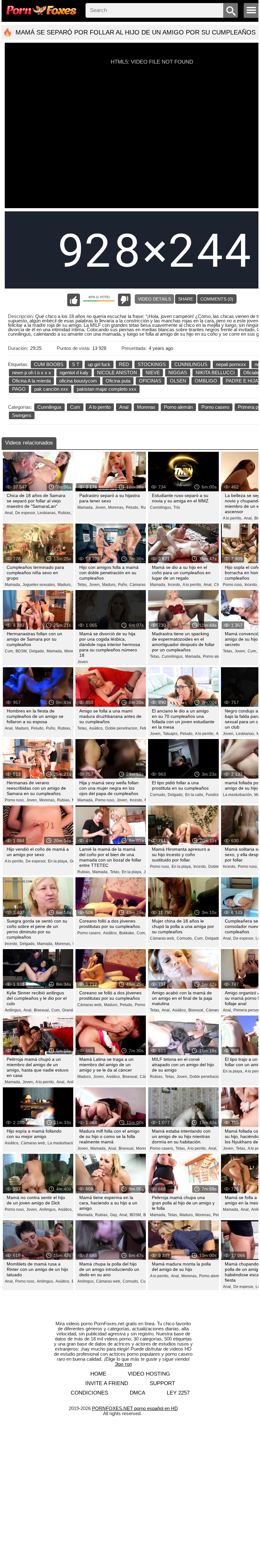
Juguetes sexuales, (39, 584)
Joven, (101, 507)
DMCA (137, 1393)
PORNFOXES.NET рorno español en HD (135, 1408)
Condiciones (89, 1393)
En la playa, (58, 861)
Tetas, (82, 584)
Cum (75, 407)
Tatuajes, (171, 733)
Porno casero (215, 407)
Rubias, (64, 513)
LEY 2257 (178, 1393)
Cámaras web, (142, 584)
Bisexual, (42, 1010)
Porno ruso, (233, 584)
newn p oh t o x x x (31, 372)
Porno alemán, (215, 656)
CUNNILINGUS (190, 364)
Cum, (9, 651)
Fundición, (215, 795)
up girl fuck (99, 364)
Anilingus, (13, 1010)
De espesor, (25, 513)
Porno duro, (145, 1005)
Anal (123, 407)
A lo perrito (100, 407)
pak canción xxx (51, 389)
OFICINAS (150, 380)
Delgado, (37, 651)
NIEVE (153, 372)
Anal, (9, 513)
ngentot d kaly (74, 372)
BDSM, (22, 651)
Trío (176, 507)
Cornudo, (158, 795)
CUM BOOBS (48, 364)
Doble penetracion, (121, 728)
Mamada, (85, 507)
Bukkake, (127, 933)
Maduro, (64, 584)
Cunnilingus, (161, 507)
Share (185, 299)
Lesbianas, (46, 513)
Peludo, (132, 507)
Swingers (21, 415)
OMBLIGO (206, 380)
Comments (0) (216, 299)
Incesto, (174, 584)
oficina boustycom (78, 380)
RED (124, 364)
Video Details (154, 299)
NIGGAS (177, 372)
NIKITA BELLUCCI (215, 372)
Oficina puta (118, 380)
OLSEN (178, 380)
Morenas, (116, 507)
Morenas (146, 407)
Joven (82, 662)
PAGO (19, 389)
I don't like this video (124, 300)
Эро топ (123, 1364)
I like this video (73, 300)
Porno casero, (89, 933)
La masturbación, (238, 795)
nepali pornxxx (231, 364)
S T (75, 364)
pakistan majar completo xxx (106, 389)
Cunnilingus (49, 407)
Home (98, 1374)
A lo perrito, (232, 518)
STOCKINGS (152, 364)
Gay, (114, 1215)
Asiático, (96, 728)
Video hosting (149, 1374)
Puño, (123, 584)
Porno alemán (178, 407)
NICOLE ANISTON (117, 372)
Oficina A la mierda (31, 380)
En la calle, (194, 795)
